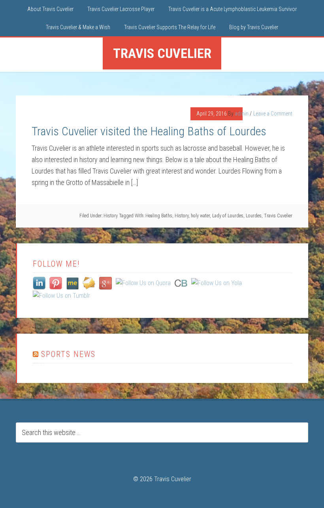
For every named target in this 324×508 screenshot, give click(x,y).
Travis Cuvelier (278, 216)
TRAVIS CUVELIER (162, 53)
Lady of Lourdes (227, 216)
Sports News (68, 354)
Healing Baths (158, 216)
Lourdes (254, 216)
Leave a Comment (272, 113)
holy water (200, 216)
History (111, 216)
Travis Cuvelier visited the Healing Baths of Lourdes (149, 131)
